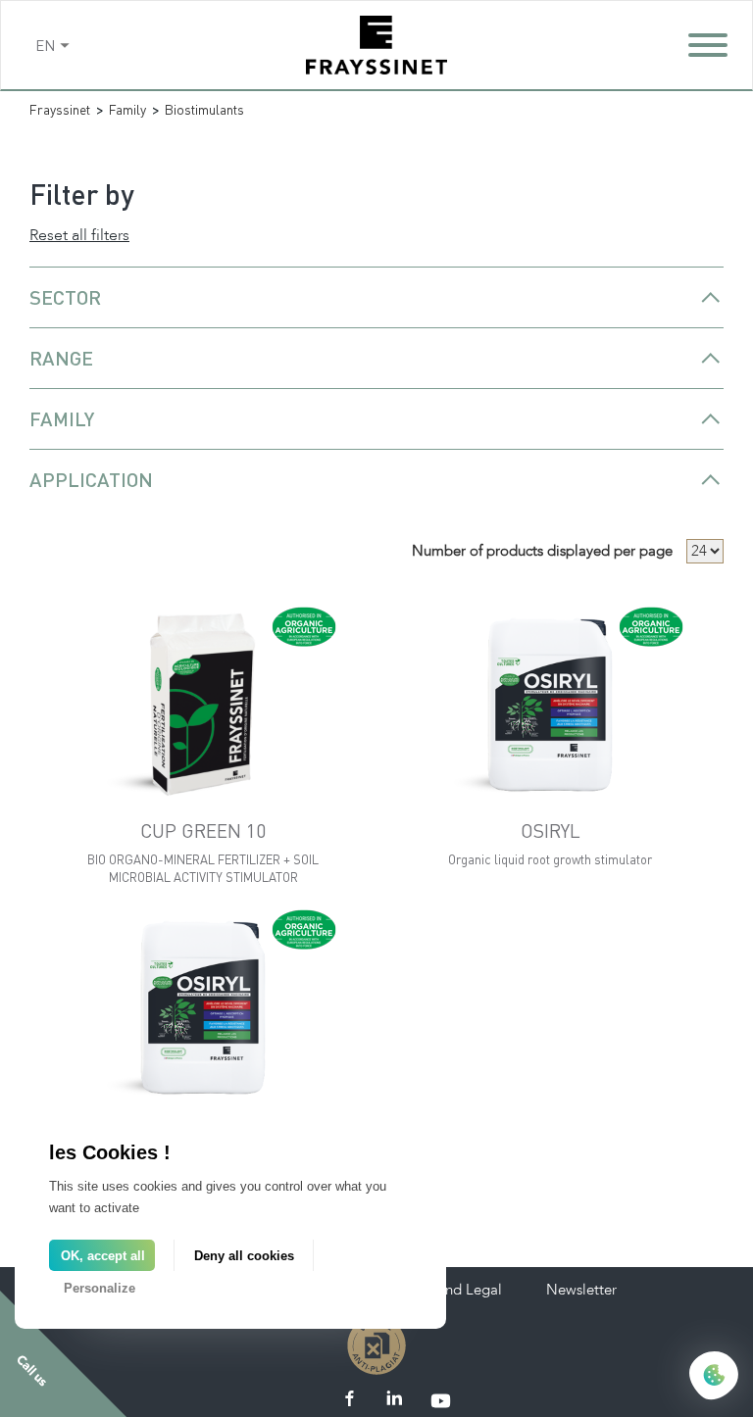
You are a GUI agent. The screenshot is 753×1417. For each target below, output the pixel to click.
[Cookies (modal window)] (714, 1377)
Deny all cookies (244, 1255)
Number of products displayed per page (542, 551)
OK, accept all (103, 1255)
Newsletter (581, 1289)
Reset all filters (79, 235)
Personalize (99, 1288)
